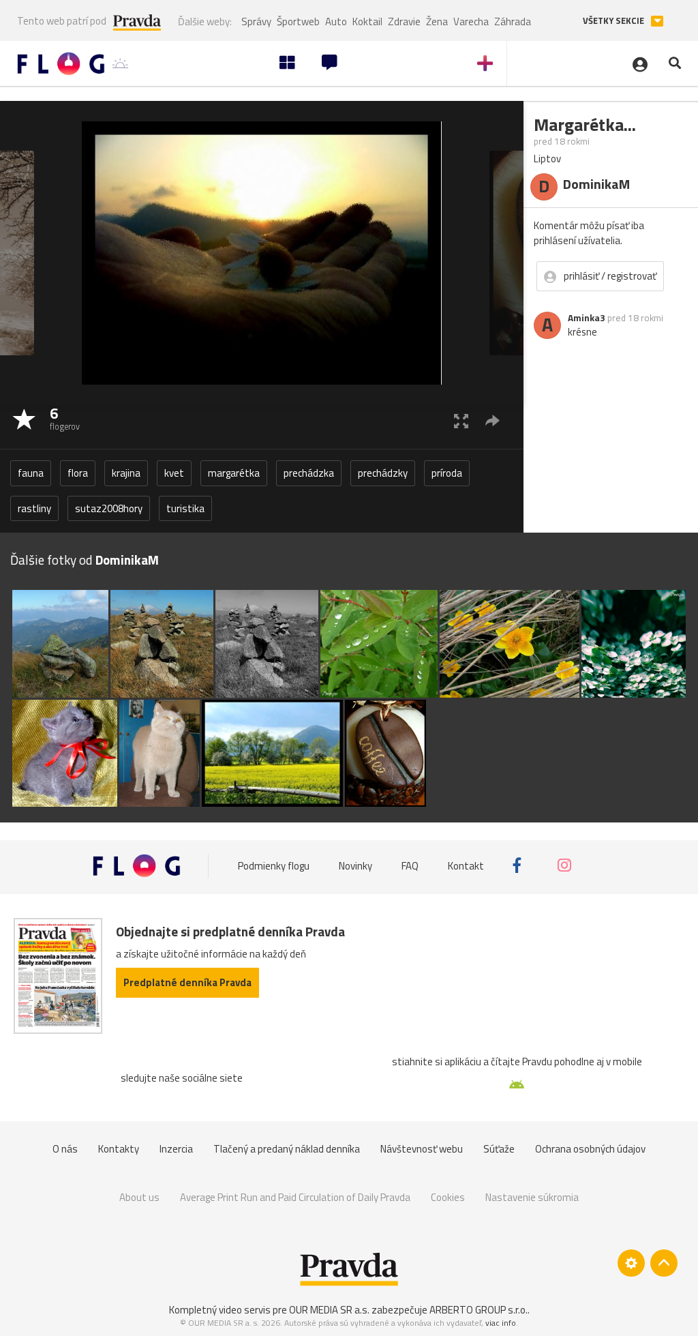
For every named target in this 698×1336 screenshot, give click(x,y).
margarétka (234, 473)
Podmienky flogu (273, 865)
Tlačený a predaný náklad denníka (286, 1149)
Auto (336, 21)
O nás (65, 1149)
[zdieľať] (492, 420)
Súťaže (499, 1149)
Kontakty (118, 1149)
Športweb (298, 21)
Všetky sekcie (614, 20)
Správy (256, 21)
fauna (31, 473)
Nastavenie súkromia (532, 1197)
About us (139, 1197)
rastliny (34, 508)
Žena (437, 21)
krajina (126, 473)
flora (77, 473)
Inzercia (176, 1149)
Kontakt (466, 865)
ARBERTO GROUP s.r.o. (478, 1310)
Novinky (355, 865)
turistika (185, 508)
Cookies (448, 1197)
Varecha (471, 21)
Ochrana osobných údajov (590, 1149)
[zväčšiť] (461, 420)
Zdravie (404, 21)
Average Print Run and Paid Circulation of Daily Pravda (295, 1197)
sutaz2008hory (108, 508)
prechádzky (383, 473)
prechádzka (309, 473)
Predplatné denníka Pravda (187, 982)
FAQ (410, 865)
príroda (446, 473)
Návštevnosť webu (421, 1149)
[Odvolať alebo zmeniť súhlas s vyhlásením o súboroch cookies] (631, 1263)
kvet (174, 473)
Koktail (367, 21)
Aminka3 (586, 318)
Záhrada (512, 21)
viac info (500, 1322)
